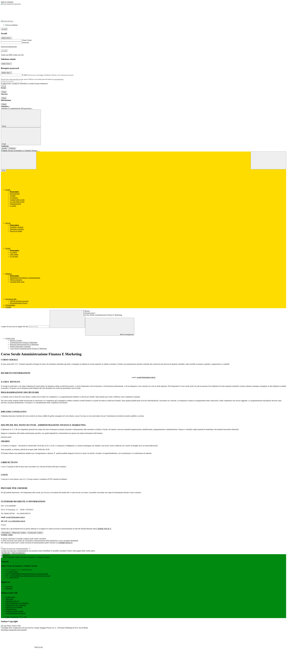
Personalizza (6, 533)
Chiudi (4, 92)
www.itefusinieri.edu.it (16, 521)
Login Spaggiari (58, 79)
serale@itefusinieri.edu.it (146, 377)
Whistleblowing (11, 609)
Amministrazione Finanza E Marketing (23, 342)
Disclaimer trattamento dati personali (14, 630)
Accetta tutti (35, 533)
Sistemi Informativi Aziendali (20, 346)
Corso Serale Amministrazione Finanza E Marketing (28, 348)
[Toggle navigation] (18, 160)
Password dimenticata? (9, 47)
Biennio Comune (16, 340)
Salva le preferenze (18, 553)
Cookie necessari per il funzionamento (14, 549)
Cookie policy (10, 597)
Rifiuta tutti (19, 533)
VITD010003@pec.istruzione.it (30, 576)
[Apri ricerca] (268, 160)
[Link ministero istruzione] (11, 4)
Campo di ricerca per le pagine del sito (14, 326)
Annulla (4, 148)
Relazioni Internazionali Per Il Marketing (24, 344)
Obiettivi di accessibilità (13, 607)
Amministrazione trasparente (15, 613)
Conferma (12, 148)
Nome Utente (27, 40)
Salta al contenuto (7, 2)
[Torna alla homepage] (143, 151)
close (3, 170)
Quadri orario (90, 313)
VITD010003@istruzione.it (29, 574)
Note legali (9, 599)
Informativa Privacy (12, 601)
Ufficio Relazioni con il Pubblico (17, 603)
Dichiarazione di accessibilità (15, 605)
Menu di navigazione (126, 334)
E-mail (24, 75)
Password (25, 42)
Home (87, 311)
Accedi (4, 29)
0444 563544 (13, 572)
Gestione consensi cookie (14, 611)
